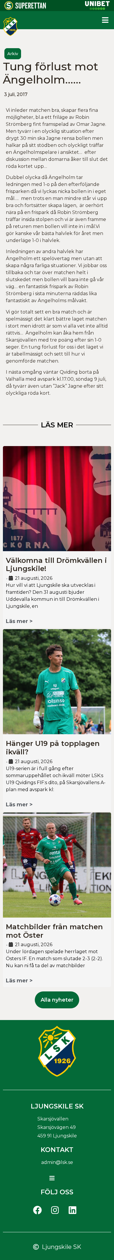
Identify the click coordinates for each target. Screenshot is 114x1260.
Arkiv (12, 53)
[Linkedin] (72, 1210)
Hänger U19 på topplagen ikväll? (53, 747)
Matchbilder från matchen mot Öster (54, 931)
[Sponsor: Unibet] (97, 8)
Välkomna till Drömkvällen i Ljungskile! (56, 564)
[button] (105, 20)
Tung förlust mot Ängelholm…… (50, 73)
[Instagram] (55, 1210)
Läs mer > (19, 621)
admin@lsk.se (57, 1162)
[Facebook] (37, 1210)
